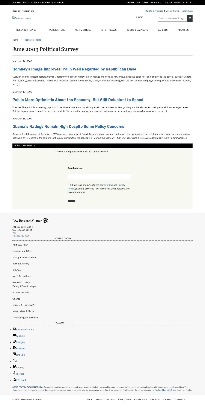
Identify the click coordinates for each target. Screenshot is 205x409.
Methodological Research (25, 317)
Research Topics (26, 29)
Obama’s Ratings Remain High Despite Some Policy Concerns (68, 126)
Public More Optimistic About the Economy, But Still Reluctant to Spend (77, 99)
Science (16, 298)
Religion (16, 269)
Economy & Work (21, 292)
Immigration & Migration (24, 257)
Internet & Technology (23, 304)
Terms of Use (106, 184)
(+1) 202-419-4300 (20, 236)
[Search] (190, 18)
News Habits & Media (23, 311)
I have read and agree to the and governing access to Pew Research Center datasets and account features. (99, 188)
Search (139, 16)
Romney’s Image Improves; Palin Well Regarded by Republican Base (74, 69)
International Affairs (22, 251)
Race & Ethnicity (20, 263)
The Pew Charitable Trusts (165, 390)
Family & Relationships (24, 286)
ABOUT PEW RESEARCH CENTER (26, 387)
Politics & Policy (20, 244)
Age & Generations (21, 276)
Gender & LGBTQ (21, 282)
